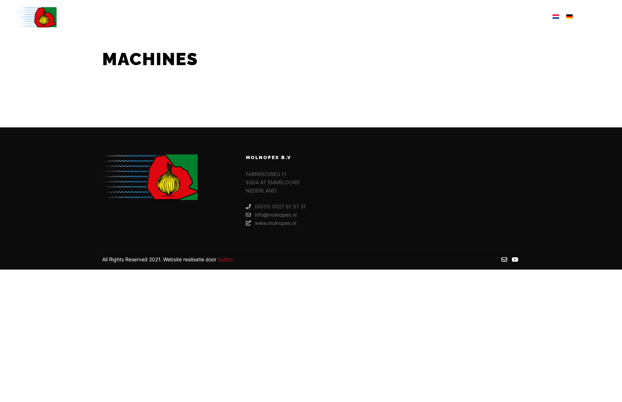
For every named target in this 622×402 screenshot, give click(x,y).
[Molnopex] (35, 17)
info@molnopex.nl (276, 215)
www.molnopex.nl (275, 223)
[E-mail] (592, 17)
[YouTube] (603, 17)
